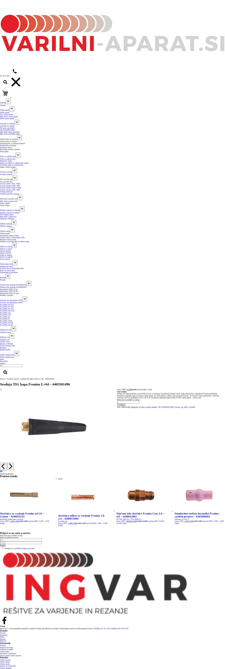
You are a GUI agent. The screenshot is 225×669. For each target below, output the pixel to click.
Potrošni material (13, 379)
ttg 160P (184, 407)
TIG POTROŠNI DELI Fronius (169, 407)
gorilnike (142, 394)
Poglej (2, 523)
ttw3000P (191, 407)
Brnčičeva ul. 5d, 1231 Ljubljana (106, 628)
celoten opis (197, 398)
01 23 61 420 (4, 76)
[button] (1, 390)
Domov (2, 379)
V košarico (121, 405)
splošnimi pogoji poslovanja (24, 548)
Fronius (149, 394)
